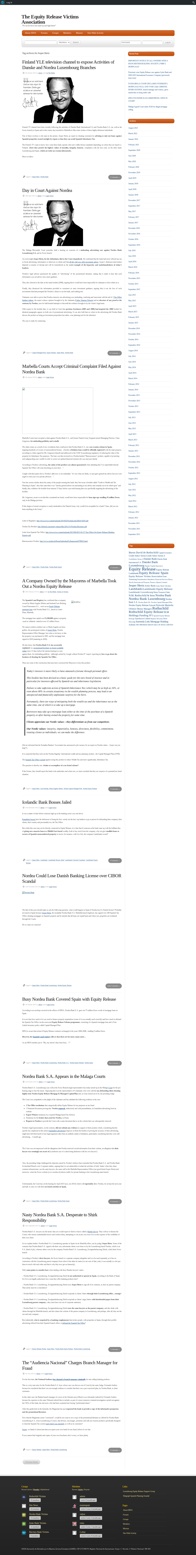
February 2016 (133, 273)
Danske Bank (150, 559)
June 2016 (132, 256)
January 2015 (133, 323)
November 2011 (134, 529)
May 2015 (132, 301)
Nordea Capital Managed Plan (73, 788)
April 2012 (132, 501)
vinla (82, 1523)
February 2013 (133, 445)
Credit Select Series (137, 556)
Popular (36, 1489)
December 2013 (134, 395)
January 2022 (133, 139)
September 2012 (134, 473)
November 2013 (134, 401)
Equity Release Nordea (39, 1349)
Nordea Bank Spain (64, 1201)
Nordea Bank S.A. (63, 1063)
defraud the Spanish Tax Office (73, 1323)
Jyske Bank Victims (37, 1523)
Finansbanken (142, 579)
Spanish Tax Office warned (35, 760)
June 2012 (132, 490)
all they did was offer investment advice (83, 262)
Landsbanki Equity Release (158, 589)
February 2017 (133, 217)
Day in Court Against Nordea (47, 190)
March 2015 (132, 312)
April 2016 (132, 261)
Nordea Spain (89, 1063)
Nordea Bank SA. (144, 602)
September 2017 (134, 206)
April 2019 (132, 178)
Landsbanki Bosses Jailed (56, 860)
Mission (79, 33)
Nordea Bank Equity (55, 567)
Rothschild (160, 608)
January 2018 (133, 195)
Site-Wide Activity (95, 33)
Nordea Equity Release (90, 788)
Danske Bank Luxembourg (143, 563)
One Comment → (114, 1063)
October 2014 (133, 339)
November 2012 (134, 462)
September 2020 (134, 150)
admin (40, 73)
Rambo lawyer (93, 1232)
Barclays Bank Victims (39, 1532)
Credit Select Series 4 (155, 556)
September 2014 (134, 345)
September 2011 (134, 534)
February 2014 (133, 384)
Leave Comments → (113, 986)
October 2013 (133, 406)
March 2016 (132, 267)
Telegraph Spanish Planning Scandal (136, 1496)
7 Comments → (115, 1349)
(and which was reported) (55, 1424)
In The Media (51, 73)
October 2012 (133, 468)
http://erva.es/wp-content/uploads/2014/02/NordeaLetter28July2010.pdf (62, 521)
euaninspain (85, 1505)
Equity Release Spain (153, 573)
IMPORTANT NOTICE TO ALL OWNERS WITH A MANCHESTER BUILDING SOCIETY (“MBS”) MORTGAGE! (148, 64)
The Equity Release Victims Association (50, 19)
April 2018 (132, 189)
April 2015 (132, 306)
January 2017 (133, 223)
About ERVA (30, 33)
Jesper (24, 1429)
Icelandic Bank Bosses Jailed (46, 802)
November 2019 (134, 172)
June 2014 (132, 362)
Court (110, 1088)
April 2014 (132, 373)
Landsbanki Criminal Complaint (75, 860)
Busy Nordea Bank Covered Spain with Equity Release (69, 999)
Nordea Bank (44, 177)
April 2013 (132, 434)
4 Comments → (115, 860)
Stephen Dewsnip (157, 619)
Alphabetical (44, 1489)
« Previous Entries (31, 1462)
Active (30, 1489)
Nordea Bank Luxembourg (48, 985)
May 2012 (132, 495)
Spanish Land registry (41, 1037)
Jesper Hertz (36, 177)
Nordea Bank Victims (38, 1514)
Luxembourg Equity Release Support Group (139, 1491)
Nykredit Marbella (164, 605)
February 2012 (133, 512)
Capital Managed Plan (39, 352)
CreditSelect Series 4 (136, 559)
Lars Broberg (44, 788)
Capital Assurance (165, 553)
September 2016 (134, 245)
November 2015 (134, 278)
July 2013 (132, 417)
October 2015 (133, 284)
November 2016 (134, 234)
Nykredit (152, 605)
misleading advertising (57, 1131)
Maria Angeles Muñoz (56, 788)
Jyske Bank (150, 585)
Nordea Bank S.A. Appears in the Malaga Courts (63, 1076)
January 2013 (133, 451)
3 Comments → (115, 567)
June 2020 (132, 156)
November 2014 (134, 334)
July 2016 (132, 250)
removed (61, 1108)
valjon (82, 1514)
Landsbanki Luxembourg (141, 592)
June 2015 (132, 295)
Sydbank (132, 625)
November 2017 (134, 200)
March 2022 (132, 133)
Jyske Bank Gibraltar (163, 586)
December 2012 (134, 456)
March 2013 (132, 440)
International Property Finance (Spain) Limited (150, 582)
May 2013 (132, 428)
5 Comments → (115, 177)
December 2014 (134, 328)
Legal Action (49, 196)
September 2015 (134, 289)
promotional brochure (41, 648)
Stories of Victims (62, 592)
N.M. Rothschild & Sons (142, 595)
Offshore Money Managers (140, 609)
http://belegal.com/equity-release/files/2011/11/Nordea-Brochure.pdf (62, 527)
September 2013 (134, 412)
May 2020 (132, 161)
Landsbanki (43, 860)
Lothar (83, 1532)
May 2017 (132, 211)
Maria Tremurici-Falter (161, 592)
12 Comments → (114, 353)
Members (67, 33)
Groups (55, 33)
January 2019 (133, 184)
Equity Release (51, 352)
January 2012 (133, 518)
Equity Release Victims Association (145, 576)
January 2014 (133, 390)
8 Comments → (115, 1201)
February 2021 (133, 145)
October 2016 (133, 239)
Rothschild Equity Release (146, 612)
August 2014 (133, 351)
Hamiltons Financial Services (157, 579)
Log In (9, 2)
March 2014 (132, 378)
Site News (33, 1505)
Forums (44, 33)
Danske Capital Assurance (154, 566)
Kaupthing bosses (29, 819)
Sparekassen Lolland (142, 619)
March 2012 (132, 506)
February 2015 (133, 317)
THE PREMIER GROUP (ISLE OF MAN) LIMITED (154, 625)
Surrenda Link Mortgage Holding (152, 621)
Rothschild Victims (37, 1496)
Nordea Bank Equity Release (64, 1349)
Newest (23, 1489)
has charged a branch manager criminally (69, 1379)
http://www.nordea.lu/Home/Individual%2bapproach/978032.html (64, 541)
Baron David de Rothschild (143, 552)
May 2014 (132, 367)
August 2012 (133, 479)
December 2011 (134, 523)
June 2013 (132, 423)
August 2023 (133, 128)
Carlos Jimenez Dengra (84, 300)
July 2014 (132, 356)
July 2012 (132, 484)
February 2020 (133, 167)
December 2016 (134, 228)
